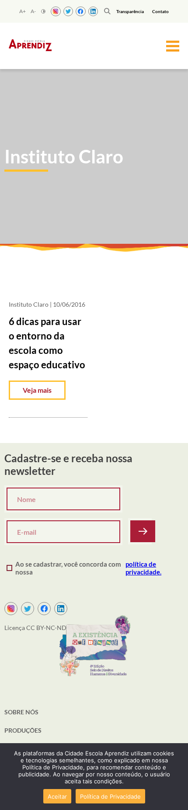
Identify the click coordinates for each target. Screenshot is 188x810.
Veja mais (37, 390)
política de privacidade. (143, 568)
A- (33, 11)
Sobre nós (21, 712)
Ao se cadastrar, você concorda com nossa (88, 568)
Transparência (130, 11)
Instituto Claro (29, 304)
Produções (23, 730)
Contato (160, 11)
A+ (22, 11)
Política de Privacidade (110, 796)
